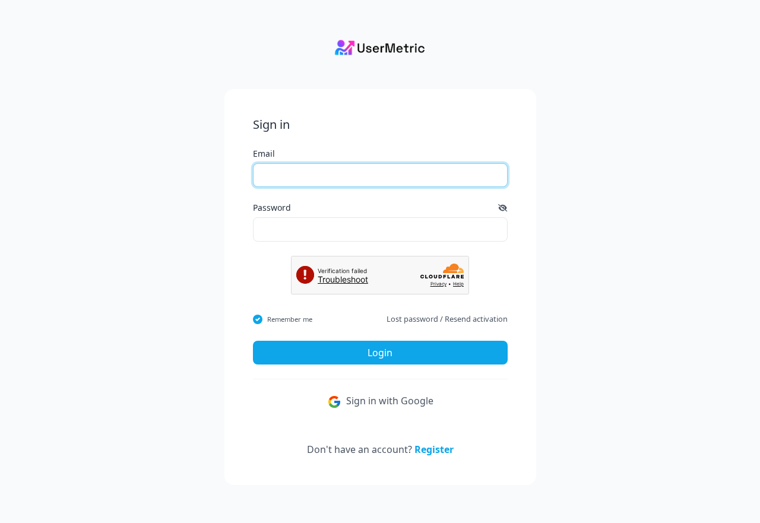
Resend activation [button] (476, 318)
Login (380, 352)
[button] (502, 207)
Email (264, 153)
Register (434, 449)
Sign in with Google (388, 400)
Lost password (412, 318)
